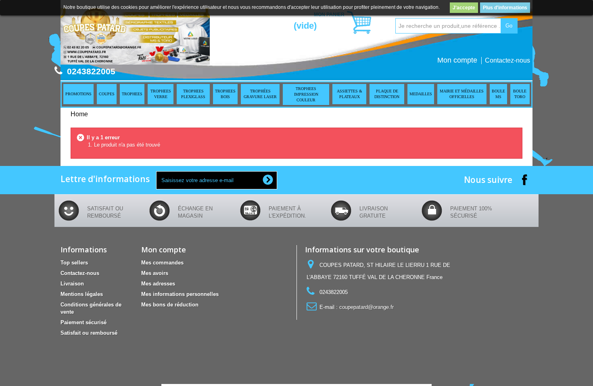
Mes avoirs (154, 273)
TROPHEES (132, 94)
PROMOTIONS (78, 94)
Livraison (72, 284)
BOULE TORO (519, 94)
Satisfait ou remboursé (89, 333)
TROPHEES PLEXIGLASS (193, 94)
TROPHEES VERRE (160, 94)
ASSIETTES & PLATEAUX (349, 94)
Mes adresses (158, 284)
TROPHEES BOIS (225, 94)
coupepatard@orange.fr (366, 307)
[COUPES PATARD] (135, 36)
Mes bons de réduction (169, 305)
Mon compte (457, 60)
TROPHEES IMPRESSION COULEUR (306, 94)
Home (79, 114)
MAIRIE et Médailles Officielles (462, 94)
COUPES (107, 94)
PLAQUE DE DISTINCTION (386, 94)
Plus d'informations (505, 7)
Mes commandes (162, 263)
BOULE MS (498, 94)
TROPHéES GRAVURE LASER (260, 94)
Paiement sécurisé (83, 322)
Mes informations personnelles (180, 294)
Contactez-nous (507, 60)
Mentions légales (82, 294)
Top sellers (74, 263)
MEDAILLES (420, 94)
